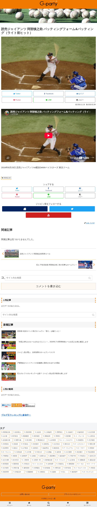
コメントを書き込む (48, 286)
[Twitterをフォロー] (72, 208)
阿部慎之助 (7, 178)
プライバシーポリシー (72, 494)
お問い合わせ (25, 494)
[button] (93, 315)
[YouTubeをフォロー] (48, 215)
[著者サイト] (25, 208)
